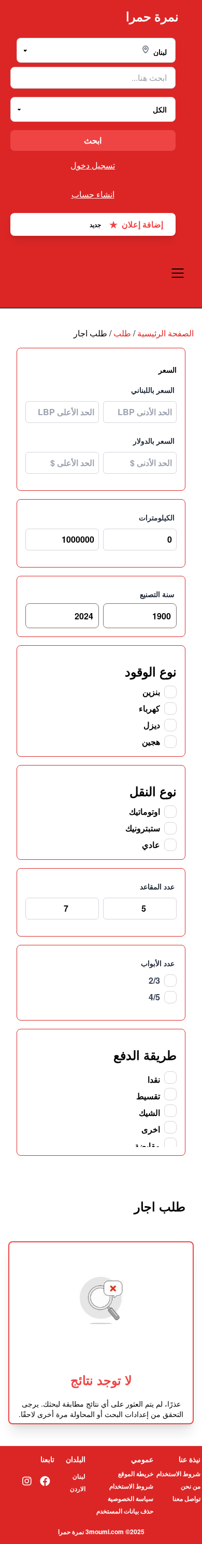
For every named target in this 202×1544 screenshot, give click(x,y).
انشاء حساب (92, 194)
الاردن (77, 1488)
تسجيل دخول (92, 165)
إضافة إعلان (126, 224)
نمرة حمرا (152, 16)
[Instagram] (27, 1480)
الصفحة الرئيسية (165, 333)
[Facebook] (45, 1480)
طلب (122, 333)
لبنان (79, 1476)
